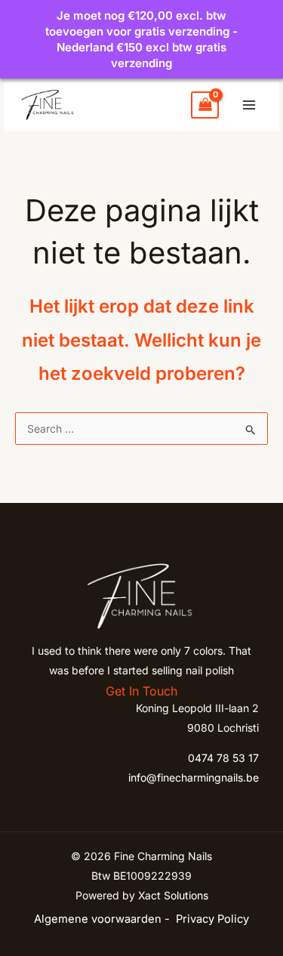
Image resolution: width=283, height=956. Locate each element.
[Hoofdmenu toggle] (249, 105)
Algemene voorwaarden (97, 919)
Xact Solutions (173, 895)
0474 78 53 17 (223, 757)
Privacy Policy (212, 919)
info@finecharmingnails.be (193, 777)
